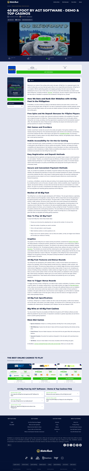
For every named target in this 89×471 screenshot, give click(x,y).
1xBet (11, 422)
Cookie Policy (29, 469)
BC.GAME (12, 424)
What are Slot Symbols (34, 424)
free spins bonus (74, 285)
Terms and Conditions (16, 469)
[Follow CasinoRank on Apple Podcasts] (80, 445)
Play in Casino (44, 38)
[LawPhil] (32, 458)
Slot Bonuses (65, 2)
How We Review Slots (75, 431)
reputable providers (65, 133)
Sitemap (74, 469)
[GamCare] (46, 458)
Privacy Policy (75, 424)
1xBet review (19, 380)
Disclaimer (39, 469)
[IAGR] (56, 458)
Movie (57, 427)
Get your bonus (48, 72)
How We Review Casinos (76, 427)
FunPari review (69, 380)
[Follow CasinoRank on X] (71, 445)
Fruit (57, 424)
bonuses (50, 92)
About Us (75, 422)
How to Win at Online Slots (34, 429)
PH (8, 445)
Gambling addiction (50, 469)
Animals (57, 422)
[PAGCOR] (26, 458)
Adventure (57, 429)
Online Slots (56, 2)
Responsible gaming (63, 469)
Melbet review (44, 380)
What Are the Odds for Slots (34, 427)
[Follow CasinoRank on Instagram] (68, 445)
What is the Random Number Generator (34, 431)
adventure (30, 249)
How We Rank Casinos (75, 429)
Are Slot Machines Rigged (34, 422)
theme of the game (73, 241)
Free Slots (73, 2)
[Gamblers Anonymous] (38, 458)
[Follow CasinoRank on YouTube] (74, 445)
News (80, 2)
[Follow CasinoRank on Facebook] (64, 445)
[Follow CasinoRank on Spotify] (77, 445)
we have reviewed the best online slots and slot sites (47, 343)
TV (57, 431)
